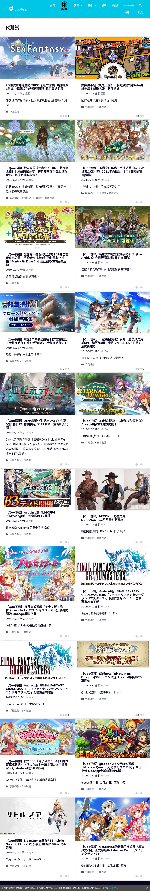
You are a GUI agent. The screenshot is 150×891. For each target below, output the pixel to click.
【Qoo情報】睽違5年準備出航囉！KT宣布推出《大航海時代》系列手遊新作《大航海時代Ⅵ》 (37, 341)
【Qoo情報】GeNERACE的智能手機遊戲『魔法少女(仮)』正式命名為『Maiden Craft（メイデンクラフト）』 (112, 850)
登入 (140, 12)
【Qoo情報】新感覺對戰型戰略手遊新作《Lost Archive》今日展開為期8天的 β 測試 (112, 256)
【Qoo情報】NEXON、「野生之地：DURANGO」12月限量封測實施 (104, 518)
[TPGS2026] (64, 5)
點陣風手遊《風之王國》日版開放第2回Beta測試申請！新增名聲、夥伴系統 (112, 87)
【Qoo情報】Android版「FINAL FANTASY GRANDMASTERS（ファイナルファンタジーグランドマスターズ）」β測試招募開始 (37, 689)
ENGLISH (129, 5)
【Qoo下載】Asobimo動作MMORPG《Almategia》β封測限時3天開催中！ (31, 514)
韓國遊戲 (49, 197)
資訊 (76, 5)
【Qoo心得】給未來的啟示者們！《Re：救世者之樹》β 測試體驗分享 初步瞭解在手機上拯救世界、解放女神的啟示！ (37, 171)
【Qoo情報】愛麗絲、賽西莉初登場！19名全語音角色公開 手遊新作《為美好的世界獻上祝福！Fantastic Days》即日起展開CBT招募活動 (37, 260)
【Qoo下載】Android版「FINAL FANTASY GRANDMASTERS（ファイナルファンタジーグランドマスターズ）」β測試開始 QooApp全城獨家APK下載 (112, 596)
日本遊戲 (101, 106)
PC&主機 (14, 111)
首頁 (52, 5)
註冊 (127, 12)
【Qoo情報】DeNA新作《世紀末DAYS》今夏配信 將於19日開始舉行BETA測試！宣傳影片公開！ (37, 424)
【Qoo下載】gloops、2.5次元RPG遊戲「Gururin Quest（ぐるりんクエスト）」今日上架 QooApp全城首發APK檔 (111, 767)
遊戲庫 (115, 5)
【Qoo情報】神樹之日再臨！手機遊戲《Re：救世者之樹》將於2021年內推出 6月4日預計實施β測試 (112, 171)
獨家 (90, 5)
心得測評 (14, 197)
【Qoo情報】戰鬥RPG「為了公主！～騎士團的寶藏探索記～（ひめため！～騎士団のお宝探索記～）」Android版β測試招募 (37, 764)
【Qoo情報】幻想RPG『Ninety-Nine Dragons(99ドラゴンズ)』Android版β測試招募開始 (112, 677)
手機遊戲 (89, 106)
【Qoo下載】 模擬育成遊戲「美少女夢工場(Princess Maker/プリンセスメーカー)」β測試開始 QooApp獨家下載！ (37, 610)
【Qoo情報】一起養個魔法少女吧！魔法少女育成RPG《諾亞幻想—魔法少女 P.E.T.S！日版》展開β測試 (112, 343)
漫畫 (104, 5)
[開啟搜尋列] (140, 5)
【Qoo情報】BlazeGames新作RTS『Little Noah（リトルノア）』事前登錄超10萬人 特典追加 (36, 844)
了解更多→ (114, 888)
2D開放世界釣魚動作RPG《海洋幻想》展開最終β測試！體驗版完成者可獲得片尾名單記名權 (37, 87)
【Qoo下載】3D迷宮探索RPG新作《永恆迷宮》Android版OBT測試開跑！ (112, 422)
